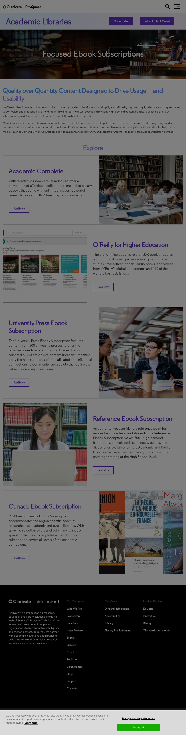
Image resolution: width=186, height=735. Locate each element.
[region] (93, 722)
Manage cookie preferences (138, 718)
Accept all (138, 727)
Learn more (31, 722)
